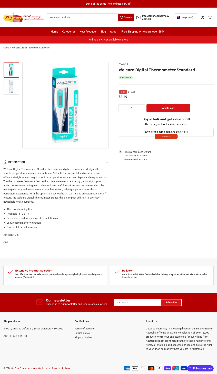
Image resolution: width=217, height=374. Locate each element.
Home (54, 31)
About (113, 31)
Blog (103, 31)
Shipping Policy (83, 337)
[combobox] (90, 17)
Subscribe (171, 302)
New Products (88, 31)
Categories (68, 31)
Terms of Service (84, 328)
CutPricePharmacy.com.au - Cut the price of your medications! (40, 368)
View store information (135, 159)
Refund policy (82, 333)
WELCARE (123, 64)
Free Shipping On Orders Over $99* (142, 31)
